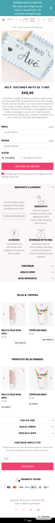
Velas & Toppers (27, 295)
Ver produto (20, 342)
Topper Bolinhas (38, 330)
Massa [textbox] (4, 126)
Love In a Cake (21, 20)
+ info (50, 126)
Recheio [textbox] (5, 140)
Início (15, 27)
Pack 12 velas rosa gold (11, 332)
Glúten (5, 152)
